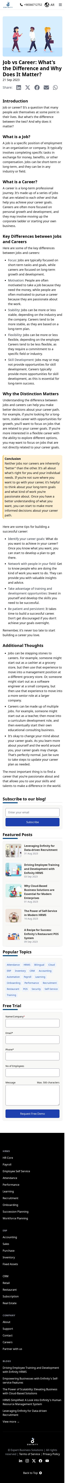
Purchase (8, 1250)
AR (52, 5)
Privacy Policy (51, 1454)
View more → (11, 1421)
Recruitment (50, 982)
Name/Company (15, 1016)
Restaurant (13, 989)
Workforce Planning (15, 1218)
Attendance (13, 964)
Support (8, 1329)
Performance (31, 982)
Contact (7, 1335)
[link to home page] (32, 1441)
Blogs (7, 1361)
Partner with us (12, 1349)
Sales (6, 1244)
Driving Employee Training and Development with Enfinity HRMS (41, 869)
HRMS (27, 964)
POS (25, 989)
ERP (9, 970)
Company (9, 1315)
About (6, 1322)
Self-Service (51, 989)
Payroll (27, 976)
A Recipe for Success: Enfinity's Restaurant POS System (41, 934)
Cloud (51, 964)
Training (11, 995)
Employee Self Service (16, 1171)
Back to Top (30, 1473)
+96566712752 (33, 5)
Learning (40, 976)
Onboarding (13, 982)
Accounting (45, 970)
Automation (13, 976)
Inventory (20, 970)
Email (9, 1033)
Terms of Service (29, 1454)
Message (11, 1082)
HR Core (8, 1158)
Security (36, 989)
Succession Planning (15, 1211)
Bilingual (39, 964)
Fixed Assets (10, 1264)
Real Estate (9, 1303)
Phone (10, 1049)
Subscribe (32, 822)
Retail (6, 1283)
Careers (7, 1342)
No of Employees (15, 1066)
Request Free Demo (32, 1114)
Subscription (11, 1296)
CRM (32, 970)
